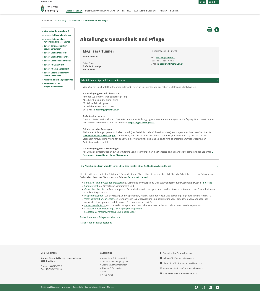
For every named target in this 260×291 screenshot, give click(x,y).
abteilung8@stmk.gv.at (170, 63)
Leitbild (126, 10)
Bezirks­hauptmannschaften (102, 10)
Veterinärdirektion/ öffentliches (100, 198)
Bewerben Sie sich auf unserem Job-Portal (182, 268)
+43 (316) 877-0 (55, 266)
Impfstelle (207, 182)
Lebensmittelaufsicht (95, 205)
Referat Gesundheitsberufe (56, 56)
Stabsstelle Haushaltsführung (57, 35)
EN (201, 2)
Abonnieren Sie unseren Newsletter (179, 273)
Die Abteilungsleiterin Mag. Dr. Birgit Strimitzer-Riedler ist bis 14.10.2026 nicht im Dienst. (126, 165)
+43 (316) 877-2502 (165, 57)
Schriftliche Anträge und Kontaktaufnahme (103, 80)
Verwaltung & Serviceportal (114, 258)
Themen (162, 10)
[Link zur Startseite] (49, 8)
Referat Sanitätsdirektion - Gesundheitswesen (55, 47)
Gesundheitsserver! (138, 177)
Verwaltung (60, 20)
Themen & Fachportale (112, 268)
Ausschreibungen (145, 10)
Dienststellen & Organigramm (115, 261)
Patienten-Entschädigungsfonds (58, 79)
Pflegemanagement (94, 195)
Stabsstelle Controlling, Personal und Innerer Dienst (56, 40)
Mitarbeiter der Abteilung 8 (56, 31)
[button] (213, 2)
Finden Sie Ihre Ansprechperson (177, 253)
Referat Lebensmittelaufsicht (57, 60)
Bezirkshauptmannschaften (114, 264)
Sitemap (110, 287)
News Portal (107, 275)
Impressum (66, 287)
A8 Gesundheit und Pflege (95, 20)
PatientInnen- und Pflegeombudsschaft (53, 85)
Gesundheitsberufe (94, 189)
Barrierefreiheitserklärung (95, 287)
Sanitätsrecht (91, 185)
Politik (174, 10)
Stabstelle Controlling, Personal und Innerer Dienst (110, 211)
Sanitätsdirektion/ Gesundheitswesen (103, 182)
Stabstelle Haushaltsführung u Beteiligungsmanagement (113, 208)
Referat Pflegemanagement (56, 69)
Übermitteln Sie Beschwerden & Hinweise (182, 263)
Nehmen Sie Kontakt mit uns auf (178, 258)
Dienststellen (74, 10)
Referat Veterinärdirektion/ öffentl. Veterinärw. (56, 74)
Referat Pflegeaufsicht (53, 64)
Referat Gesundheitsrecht (55, 52)
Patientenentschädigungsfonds (96, 222)
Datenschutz (78, 287)
